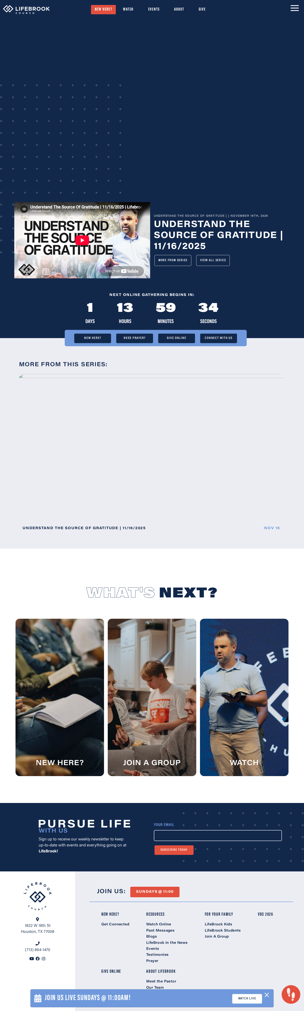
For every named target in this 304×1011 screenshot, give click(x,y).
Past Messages (160, 931)
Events (154, 9)
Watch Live (247, 998)
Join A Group (217, 937)
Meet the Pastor (161, 981)
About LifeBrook (161, 971)
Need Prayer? (135, 338)
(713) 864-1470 (37, 950)
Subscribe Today (174, 850)
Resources (155, 914)
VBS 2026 (265, 914)
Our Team (155, 988)
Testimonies (157, 955)
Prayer (152, 961)
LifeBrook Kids (218, 924)
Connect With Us (218, 338)
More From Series (172, 260)
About (179, 9)
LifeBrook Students (223, 931)
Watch (128, 9)
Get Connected (115, 924)
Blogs (151, 937)
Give (202, 9)
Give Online (176, 338)
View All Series (213, 260)
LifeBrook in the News (167, 943)
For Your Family (219, 914)
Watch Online (158, 924)
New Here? (103, 9)
